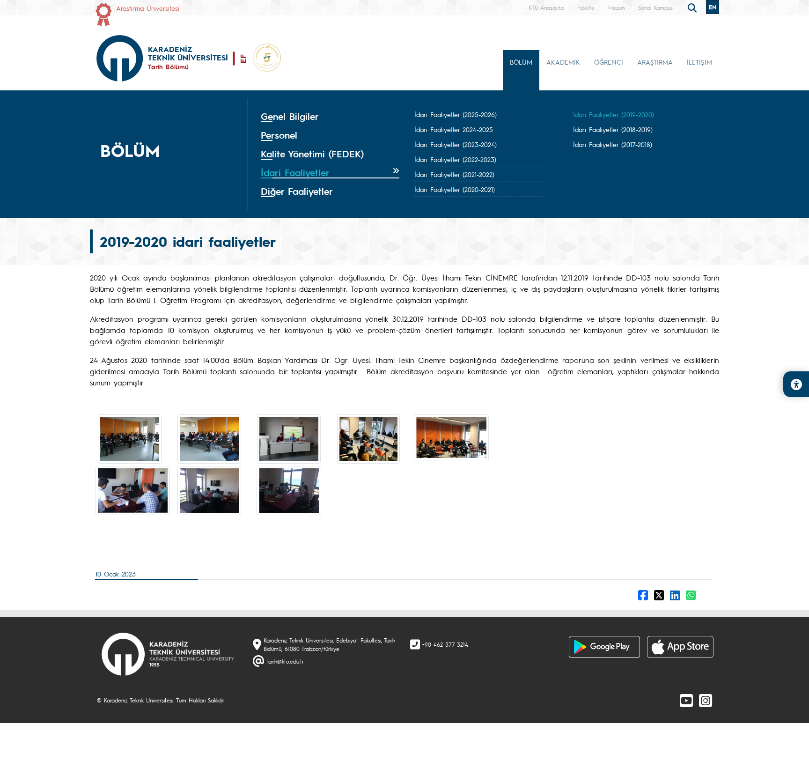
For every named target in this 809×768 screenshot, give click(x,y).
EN (712, 7)
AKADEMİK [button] (563, 62)
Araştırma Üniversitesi (147, 8)
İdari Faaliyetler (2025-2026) (455, 114)
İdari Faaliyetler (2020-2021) (454, 189)
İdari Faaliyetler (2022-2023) (455, 159)
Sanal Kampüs (655, 7)
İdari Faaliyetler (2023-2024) (455, 144)
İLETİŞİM (699, 62)
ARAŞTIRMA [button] (655, 62)
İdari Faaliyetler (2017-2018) (612, 144)
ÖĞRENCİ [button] (608, 62)
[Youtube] (686, 700)
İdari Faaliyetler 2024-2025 (453, 129)
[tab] (330, 116)
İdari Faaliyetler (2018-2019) (613, 129)
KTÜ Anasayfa (546, 7)
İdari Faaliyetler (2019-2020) (613, 114)
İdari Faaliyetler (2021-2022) (454, 174)
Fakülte (586, 7)
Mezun (616, 7)
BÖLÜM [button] (521, 62)
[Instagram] (705, 700)
